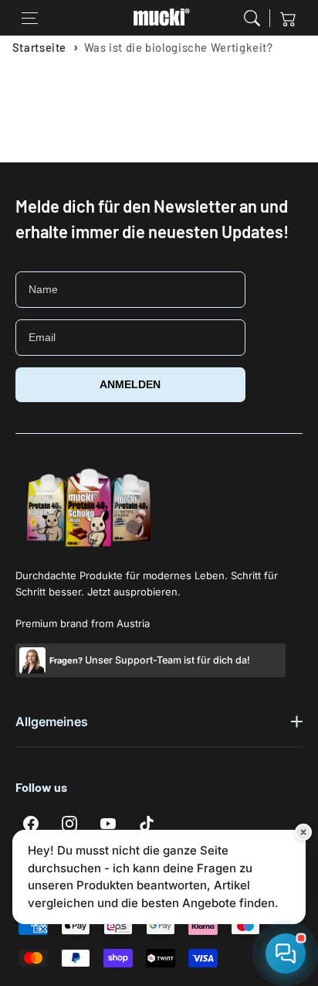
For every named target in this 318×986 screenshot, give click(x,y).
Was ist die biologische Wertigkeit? (178, 47)
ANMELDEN (130, 384)
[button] (252, 18)
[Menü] (30, 18)
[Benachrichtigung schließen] (303, 832)
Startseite (39, 47)
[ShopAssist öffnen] (286, 953)
